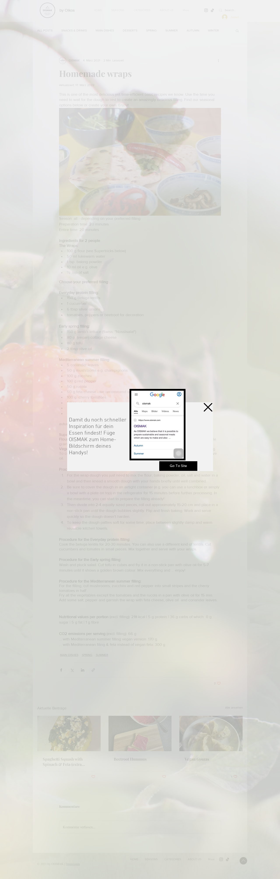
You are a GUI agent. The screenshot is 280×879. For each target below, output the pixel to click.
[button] (208, 407)
